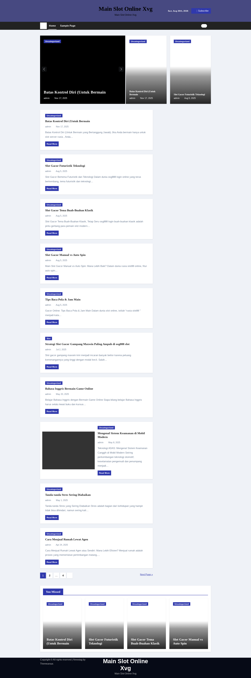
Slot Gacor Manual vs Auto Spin (65, 254)
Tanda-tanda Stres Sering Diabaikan (68, 494)
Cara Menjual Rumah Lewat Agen (66, 539)
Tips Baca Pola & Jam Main (62, 299)
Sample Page (68, 26)
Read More (52, 144)
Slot (49, 338)
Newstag (77, 659)
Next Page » (146, 574)
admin (47, 98)
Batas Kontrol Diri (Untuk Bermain (75, 92)
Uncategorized (52, 41)
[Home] (43, 26)
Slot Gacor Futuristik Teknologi (189, 94)
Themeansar (46, 663)
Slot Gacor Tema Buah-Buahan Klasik (69, 210)
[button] (210, 26)
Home (52, 26)
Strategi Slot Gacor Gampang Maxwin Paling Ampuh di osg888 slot (87, 344)
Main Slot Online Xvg (126, 9)
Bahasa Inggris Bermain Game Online (69, 388)
